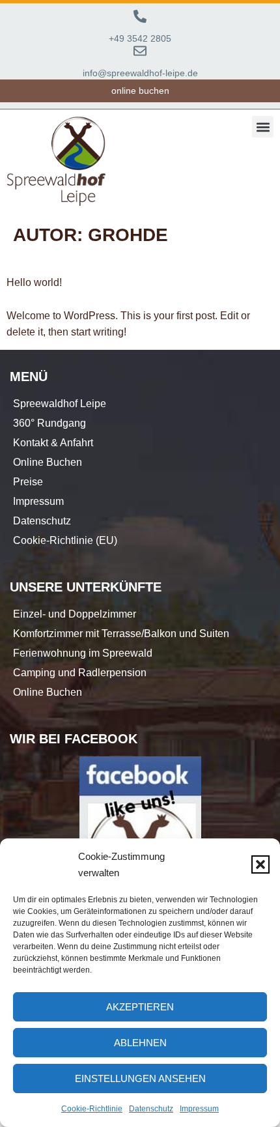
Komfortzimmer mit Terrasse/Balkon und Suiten (121, 633)
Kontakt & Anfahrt (53, 442)
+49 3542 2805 (140, 38)
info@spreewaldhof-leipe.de (140, 73)
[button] (260, 864)
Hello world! (34, 282)
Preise (28, 481)
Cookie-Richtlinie (91, 1108)
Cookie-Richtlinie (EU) (65, 540)
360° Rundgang (49, 423)
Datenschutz (151, 1108)
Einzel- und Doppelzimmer (74, 614)
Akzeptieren (140, 1006)
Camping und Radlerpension (80, 672)
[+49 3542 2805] (140, 16)
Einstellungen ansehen (140, 1078)
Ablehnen (140, 1042)
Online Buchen (47, 462)
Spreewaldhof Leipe (59, 403)
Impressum (199, 1108)
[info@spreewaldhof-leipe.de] (140, 50)
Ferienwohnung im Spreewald (82, 653)
